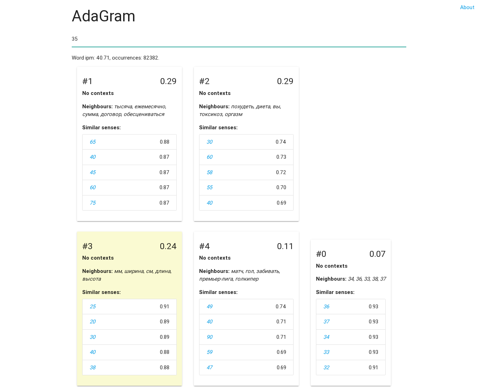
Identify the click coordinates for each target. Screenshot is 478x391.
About (467, 7)
